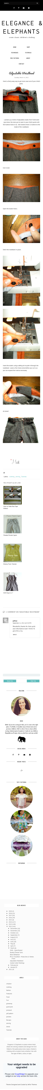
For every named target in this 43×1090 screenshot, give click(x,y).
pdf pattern (9, 1013)
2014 (10, 922)
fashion (8, 990)
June (12, 942)
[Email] (23, 8)
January (12, 967)
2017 (10, 915)
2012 (10, 926)
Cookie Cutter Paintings (17, 963)
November (13, 931)
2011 (10, 969)
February (13, 965)
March (12, 948)
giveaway (9, 1004)
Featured (9, 994)
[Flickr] (28, 8)
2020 (10, 911)
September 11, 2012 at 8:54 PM (22, 623)
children (8, 984)
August (12, 937)
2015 (10, 920)
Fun (7, 1000)
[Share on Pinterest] (4, 472)
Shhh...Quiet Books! (16, 950)
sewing (18, 477)
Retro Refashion (15, 955)
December (13, 928)
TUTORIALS (28, 53)
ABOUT (28, 58)
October (13, 933)
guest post (9, 1007)
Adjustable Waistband (16, 961)
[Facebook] (14, 8)
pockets (8, 1017)
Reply (15, 634)
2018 (10, 913)
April (12, 946)
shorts (8, 1027)
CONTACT (21, 64)
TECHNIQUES (14, 53)
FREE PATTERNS (14, 58)
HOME (14, 47)
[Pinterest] (19, 8)
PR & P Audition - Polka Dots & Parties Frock (22, 958)
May (11, 944)
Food (8, 997)
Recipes (8, 1020)
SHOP (28, 47)
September (14, 935)
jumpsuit (9, 1010)
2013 (10, 924)
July (11, 939)
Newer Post (10, 681)
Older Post (33, 681)
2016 (10, 918)
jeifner (15, 621)
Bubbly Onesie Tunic (16, 952)
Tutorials (23, 477)
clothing (11, 477)
